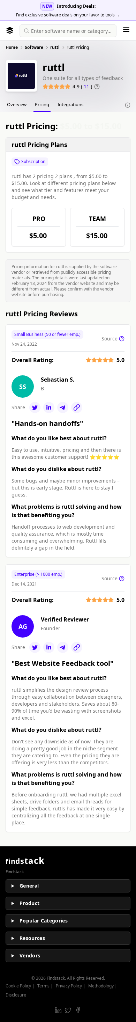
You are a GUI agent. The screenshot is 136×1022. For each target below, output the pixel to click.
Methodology (101, 986)
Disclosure (16, 995)
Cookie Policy (18, 986)
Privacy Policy (69, 986)
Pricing (42, 104)
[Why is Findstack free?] (127, 105)
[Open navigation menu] (126, 29)
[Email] (62, 407)
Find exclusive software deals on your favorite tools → (68, 15)
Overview (17, 104)
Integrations (70, 104)
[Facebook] (77, 1010)
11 (87, 86)
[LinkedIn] (48, 407)
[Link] (76, 407)
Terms (43, 986)
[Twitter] (34, 407)
